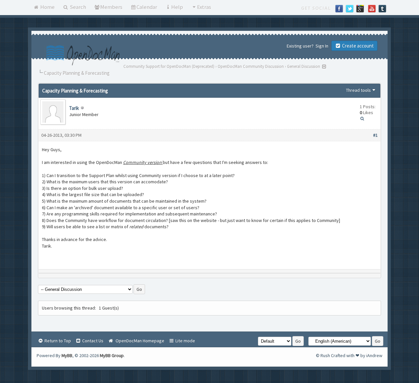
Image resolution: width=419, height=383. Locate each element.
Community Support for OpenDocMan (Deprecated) (168, 66)
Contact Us (92, 341)
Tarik (74, 108)
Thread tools (358, 90)
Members (111, 6)
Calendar (147, 6)
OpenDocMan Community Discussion (251, 66)
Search (77, 6)
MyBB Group (112, 355)
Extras (204, 6)
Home (47, 6)
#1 (375, 135)
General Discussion (303, 66)
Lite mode (184, 341)
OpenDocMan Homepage (139, 341)
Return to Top (57, 341)
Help (177, 6)
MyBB (67, 355)
